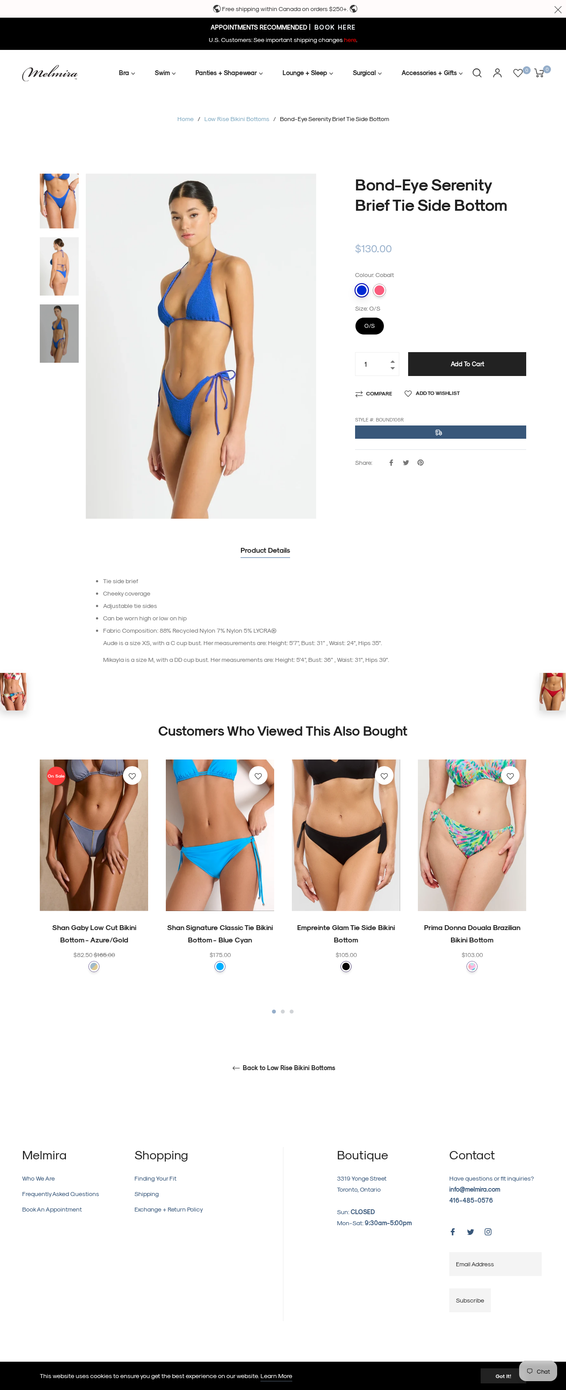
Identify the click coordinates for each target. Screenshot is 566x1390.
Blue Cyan (220, 966)
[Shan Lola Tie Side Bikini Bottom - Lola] (13, 691)
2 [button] (283, 1012)
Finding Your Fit (155, 1178)
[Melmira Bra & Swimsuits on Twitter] (470, 1231)
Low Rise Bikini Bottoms (236, 118)
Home (185, 118)
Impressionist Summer (472, 966)
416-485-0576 (471, 1200)
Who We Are (38, 1178)
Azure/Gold (93, 966)
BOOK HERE (334, 27)
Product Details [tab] (265, 550)
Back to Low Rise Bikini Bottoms (288, 1067)
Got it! (503, 1376)
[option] (94, 883)
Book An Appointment (52, 1209)
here (350, 39)
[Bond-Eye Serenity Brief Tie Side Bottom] (552, 691)
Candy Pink (379, 290)
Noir (346, 966)
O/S (369, 323)
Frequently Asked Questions (60, 1193)
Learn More (276, 1375)
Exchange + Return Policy (168, 1209)
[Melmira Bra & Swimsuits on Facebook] (452, 1231)
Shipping (146, 1193)
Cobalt (361, 290)
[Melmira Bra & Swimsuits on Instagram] (488, 1231)
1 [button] (274, 1012)
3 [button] (292, 1012)
